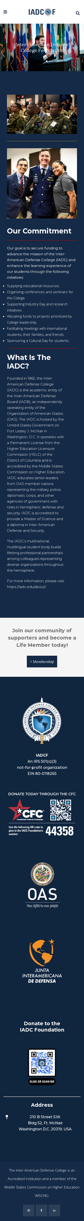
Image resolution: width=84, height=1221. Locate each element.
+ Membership (42, 661)
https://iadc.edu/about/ (26, 587)
